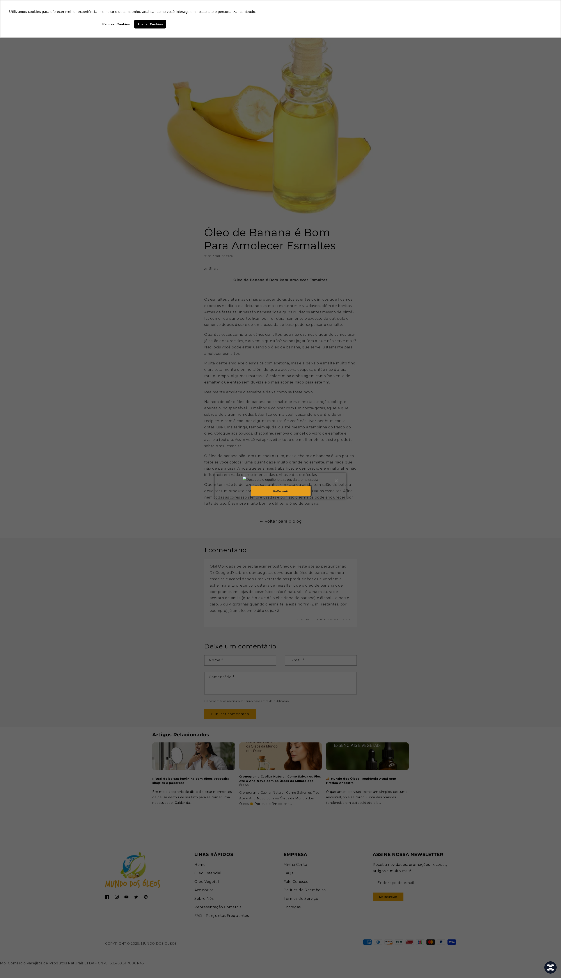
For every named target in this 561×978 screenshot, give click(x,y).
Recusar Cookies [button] (116, 24)
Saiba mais (280, 491)
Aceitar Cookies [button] (150, 24)
